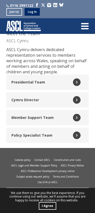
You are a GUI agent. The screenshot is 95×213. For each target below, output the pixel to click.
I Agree (47, 206)
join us (14, 12)
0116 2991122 (21, 5)
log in (32, 12)
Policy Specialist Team (31, 135)
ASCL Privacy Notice (72, 165)
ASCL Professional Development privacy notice (47, 171)
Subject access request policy (32, 176)
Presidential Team (28, 82)
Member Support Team (32, 117)
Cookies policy (22, 160)
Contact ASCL (42, 160)
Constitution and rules (67, 160)
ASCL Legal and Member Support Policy (34, 165)
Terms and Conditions (66, 176)
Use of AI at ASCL (47, 182)
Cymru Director (25, 99)
